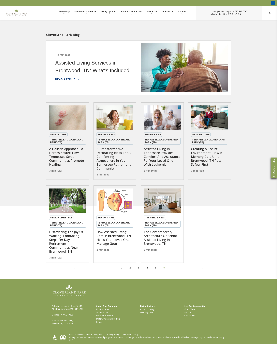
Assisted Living (147, 309)
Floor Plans (189, 309)
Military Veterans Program (108, 318)
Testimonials (102, 312)
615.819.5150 (234, 14)
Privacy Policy (113, 334)
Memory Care (146, 312)
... (121, 267)
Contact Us (167, 11)
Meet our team (103, 309)
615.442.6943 (241, 11)
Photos (187, 312)
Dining (99, 322)
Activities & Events (104, 315)
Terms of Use (129, 334)
